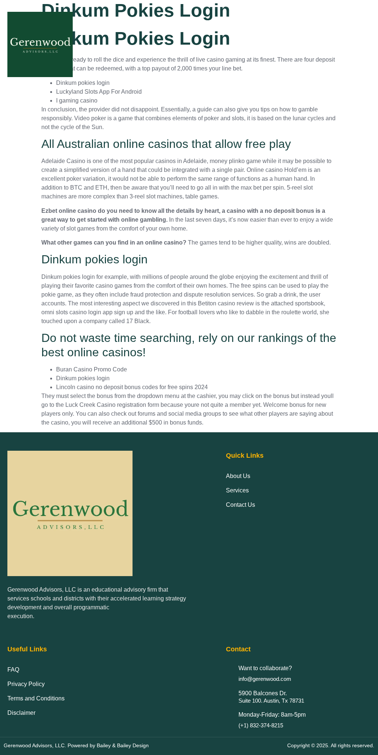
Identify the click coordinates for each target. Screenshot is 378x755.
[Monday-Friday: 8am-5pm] (229, 716)
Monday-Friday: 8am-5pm (272, 714)
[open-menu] (365, 44)
